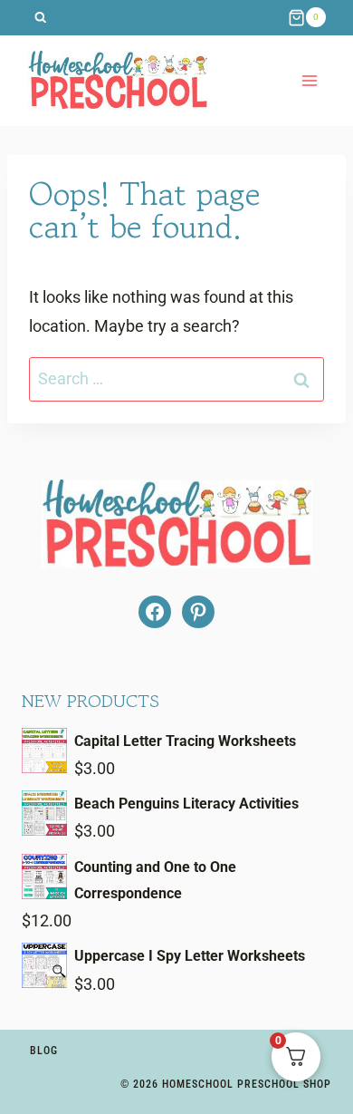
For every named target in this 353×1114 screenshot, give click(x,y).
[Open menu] (309, 80)
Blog (44, 1050)
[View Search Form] (40, 18)
